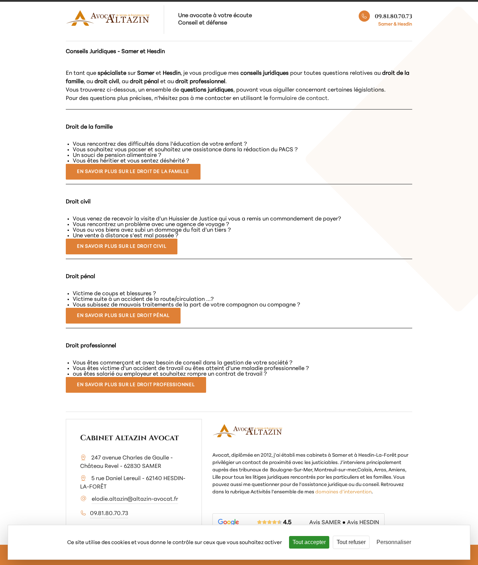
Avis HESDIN (363, 523)
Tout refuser (351, 542)
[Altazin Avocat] (108, 18)
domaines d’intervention (343, 492)
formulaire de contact (298, 98)
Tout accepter (309, 542)
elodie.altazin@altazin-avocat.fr (135, 499)
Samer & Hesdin (395, 24)
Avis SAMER (325, 523)
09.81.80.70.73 (392, 16)
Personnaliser (394, 542)
